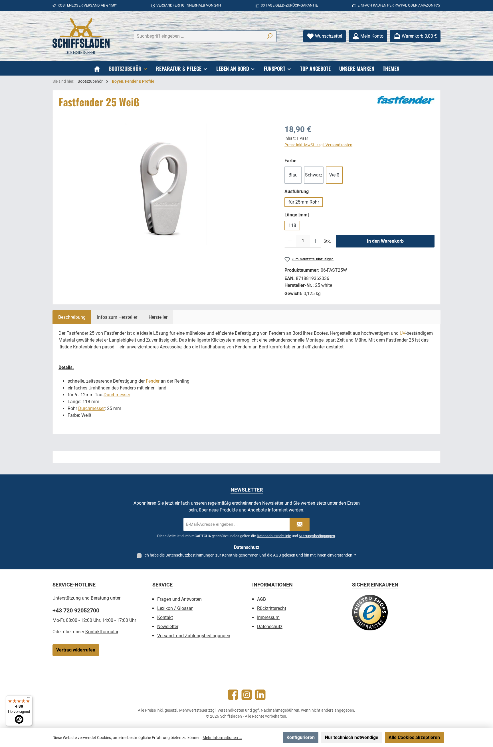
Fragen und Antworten (179, 599)
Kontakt (165, 617)
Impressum (268, 617)
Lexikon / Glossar (175, 608)
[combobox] (198, 36)
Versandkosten (230, 710)
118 (292, 225)
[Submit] (300, 524)
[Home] (97, 68)
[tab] (71, 317)
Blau (293, 175)
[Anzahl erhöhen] (316, 241)
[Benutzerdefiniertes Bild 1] (370, 612)
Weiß (334, 175)
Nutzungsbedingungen (317, 536)
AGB (277, 555)
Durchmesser (117, 394)
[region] (166, 184)
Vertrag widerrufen (75, 650)
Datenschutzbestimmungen (190, 555)
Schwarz (313, 175)
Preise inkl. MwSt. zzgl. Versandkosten (318, 145)
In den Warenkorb (385, 241)
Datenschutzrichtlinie (274, 536)
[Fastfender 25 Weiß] (166, 184)
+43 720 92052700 (75, 610)
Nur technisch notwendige (351, 737)
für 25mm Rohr (303, 202)
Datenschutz (269, 626)
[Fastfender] (406, 100)
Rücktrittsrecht (271, 608)
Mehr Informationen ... (222, 737)
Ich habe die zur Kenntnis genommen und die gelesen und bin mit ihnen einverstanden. (250, 555)
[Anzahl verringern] (290, 241)
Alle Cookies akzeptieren (414, 737)
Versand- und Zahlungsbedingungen (193, 635)
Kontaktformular (101, 631)
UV (402, 333)
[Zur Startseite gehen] (81, 36)
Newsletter (167, 626)
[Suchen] (269, 36)
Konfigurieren (300, 737)
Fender (152, 381)
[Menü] (28, 698)
